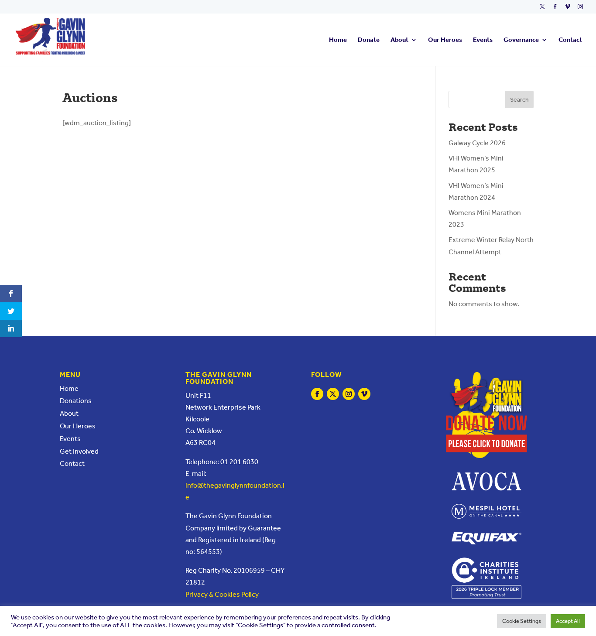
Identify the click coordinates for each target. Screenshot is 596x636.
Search (519, 99)
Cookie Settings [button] (521, 621)
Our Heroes (445, 40)
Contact (570, 40)
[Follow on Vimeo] (364, 394)
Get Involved (79, 451)
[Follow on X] (333, 394)
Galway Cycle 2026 (477, 143)
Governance (521, 40)
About (399, 40)
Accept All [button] (568, 621)
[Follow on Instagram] (349, 394)
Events (483, 40)
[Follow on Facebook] (317, 394)
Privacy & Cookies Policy (222, 594)
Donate (369, 40)
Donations (76, 401)
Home (338, 40)
